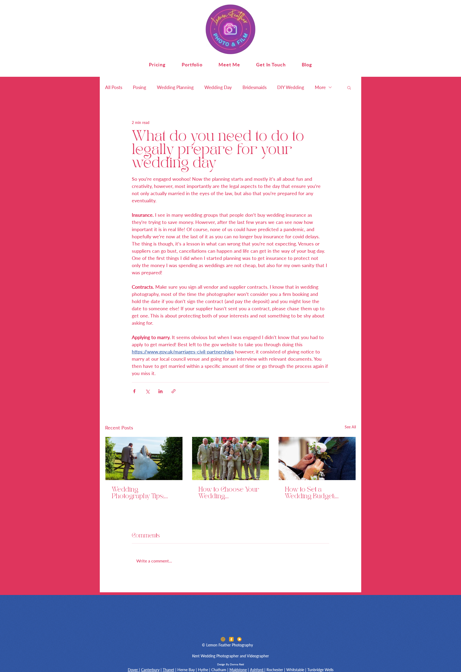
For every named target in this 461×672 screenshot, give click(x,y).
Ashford (257, 669)
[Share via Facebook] (134, 391)
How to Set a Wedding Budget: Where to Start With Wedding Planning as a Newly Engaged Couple (316, 493)
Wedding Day (218, 87)
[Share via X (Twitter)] (147, 391)
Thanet (168, 669)
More (320, 87)
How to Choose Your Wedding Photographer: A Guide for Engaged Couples (228, 493)
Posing (139, 87)
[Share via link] (173, 391)
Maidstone (238, 669)
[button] (157, 64)
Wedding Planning (175, 87)
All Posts (113, 87)
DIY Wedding (290, 87)
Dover (133, 669)
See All (350, 427)
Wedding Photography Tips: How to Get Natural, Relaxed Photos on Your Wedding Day (140, 493)
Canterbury (150, 669)
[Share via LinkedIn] (160, 391)
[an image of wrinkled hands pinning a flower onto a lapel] (317, 458)
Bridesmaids (255, 87)
